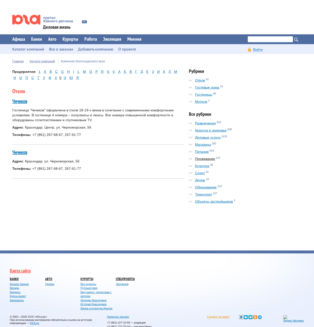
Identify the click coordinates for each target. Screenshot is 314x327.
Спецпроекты (125, 279)
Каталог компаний (42, 61)
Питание (202, 152)
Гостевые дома (207, 87)
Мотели (201, 102)
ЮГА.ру (34, 323)
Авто (52, 39)
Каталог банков (19, 284)
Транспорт (203, 194)
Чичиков (19, 101)
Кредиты (15, 292)
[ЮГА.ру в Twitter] (250, 317)
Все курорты (88, 284)
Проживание (205, 159)
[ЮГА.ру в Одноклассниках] (255, 317)
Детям (200, 180)
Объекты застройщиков (214, 201)
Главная (18, 61)
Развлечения (205, 123)
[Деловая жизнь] (45, 20)
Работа (90, 39)
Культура (202, 166)
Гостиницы (203, 94)
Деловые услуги (208, 137)
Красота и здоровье (211, 130)
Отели (200, 80)
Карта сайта (20, 271)
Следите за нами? (218, 316)
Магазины (203, 144)
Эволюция (112, 39)
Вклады (14, 288)
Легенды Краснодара (93, 300)
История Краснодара (93, 304)
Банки (36, 39)
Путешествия (88, 288)
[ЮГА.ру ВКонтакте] (241, 317)
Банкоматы (17, 300)
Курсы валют (18, 296)
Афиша (18, 39)
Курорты (70, 39)
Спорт (200, 173)
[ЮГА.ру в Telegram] (260, 317)
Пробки (49, 284)
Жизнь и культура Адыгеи (96, 308)
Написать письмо (118, 316)
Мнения (134, 39)
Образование (206, 187)
